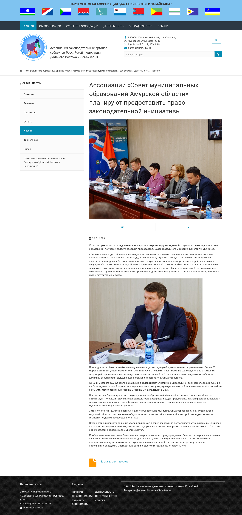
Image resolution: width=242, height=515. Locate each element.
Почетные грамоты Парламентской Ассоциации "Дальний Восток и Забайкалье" (44, 162)
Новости (155, 70)
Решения (29, 103)
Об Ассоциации (82, 496)
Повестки (29, 94)
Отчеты (28, 121)
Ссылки (163, 26)
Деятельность (113, 26)
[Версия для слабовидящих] (216, 39)
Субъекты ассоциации (82, 26)
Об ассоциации (50, 26)
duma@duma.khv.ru (33, 507)
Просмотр (122, 461)
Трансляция (31, 139)
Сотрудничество (140, 26)
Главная (28, 26)
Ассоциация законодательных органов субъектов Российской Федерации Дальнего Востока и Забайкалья (78, 52)
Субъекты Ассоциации (80, 502)
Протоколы (30, 112)
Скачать (108, 461)
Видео (27, 148)
